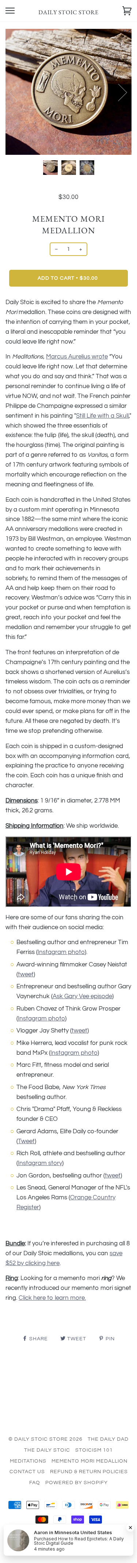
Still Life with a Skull (102, 416)
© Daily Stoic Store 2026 (45, 1439)
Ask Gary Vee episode (82, 996)
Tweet (26, 1141)
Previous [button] (17, 92)
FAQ (34, 1482)
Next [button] (118, 92)
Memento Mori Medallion (90, 1461)
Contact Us (27, 1471)
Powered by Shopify (76, 1482)
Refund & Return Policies (89, 1471)
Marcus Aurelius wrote (77, 356)
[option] (68, 92)
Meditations (28, 1461)
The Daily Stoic (47, 1450)
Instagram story (40, 1163)
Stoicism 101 (94, 1450)
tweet (26, 974)
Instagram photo (61, 952)
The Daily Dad (108, 1439)
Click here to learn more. (52, 1298)
